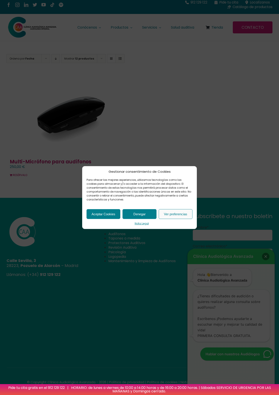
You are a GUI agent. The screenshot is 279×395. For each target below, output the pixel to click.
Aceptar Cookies (103, 214)
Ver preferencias (175, 214)
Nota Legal (142, 223)
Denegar (139, 214)
